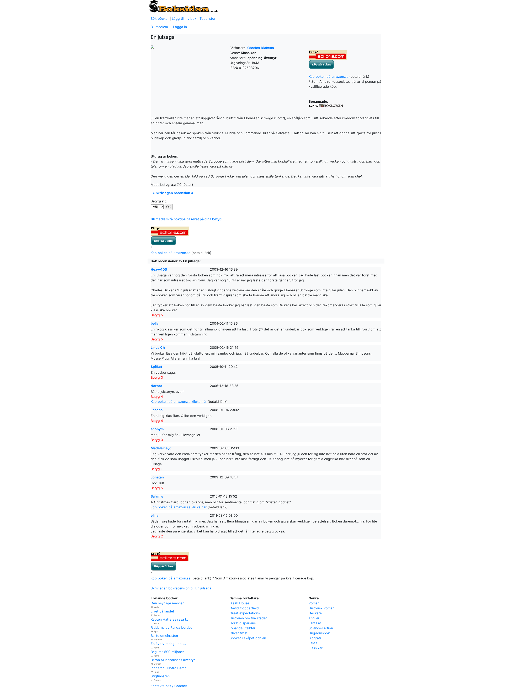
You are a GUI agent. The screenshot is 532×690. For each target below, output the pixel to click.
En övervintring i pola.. (168, 644)
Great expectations (245, 613)
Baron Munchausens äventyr (173, 660)
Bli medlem (159, 27)
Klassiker (316, 648)
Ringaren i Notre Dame (168, 668)
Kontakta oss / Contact (169, 686)
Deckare (315, 613)
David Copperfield (244, 608)
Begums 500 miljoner (167, 652)
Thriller (314, 618)
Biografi (315, 638)
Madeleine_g (161, 448)
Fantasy (315, 623)
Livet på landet (162, 611)
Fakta (313, 643)
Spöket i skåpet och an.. (249, 638)
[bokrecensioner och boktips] (183, 6)
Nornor (156, 386)
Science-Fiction (321, 628)
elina (154, 515)
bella (154, 323)
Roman (314, 603)
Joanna (157, 410)
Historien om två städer (248, 618)
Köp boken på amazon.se (328, 76)
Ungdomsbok (319, 633)
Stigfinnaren (160, 676)
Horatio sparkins (243, 623)
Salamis (157, 496)
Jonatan (157, 477)
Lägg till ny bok (184, 18)
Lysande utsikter (242, 628)
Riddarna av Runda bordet (171, 627)
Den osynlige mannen (167, 603)
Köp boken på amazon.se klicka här (179, 401)
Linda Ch (158, 347)
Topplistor (208, 18)
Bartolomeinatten (164, 635)
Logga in (180, 27)
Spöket (156, 367)
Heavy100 (159, 269)
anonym (157, 429)
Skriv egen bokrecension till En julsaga (181, 588)
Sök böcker (160, 18)
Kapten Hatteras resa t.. (169, 619)
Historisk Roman (321, 608)
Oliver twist (239, 633)
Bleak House (239, 603)
